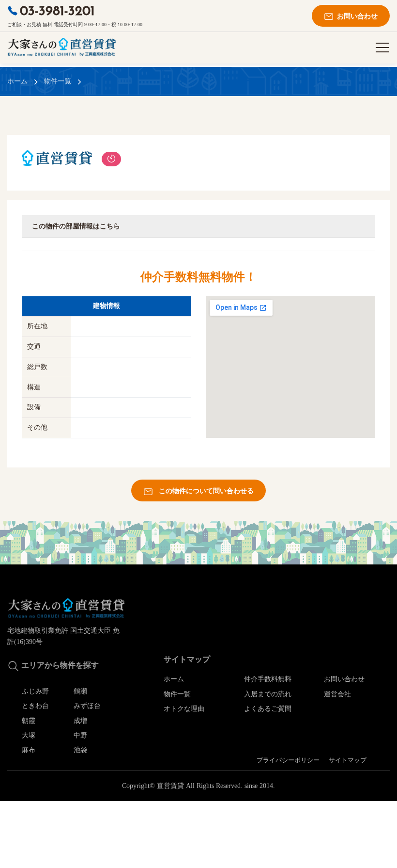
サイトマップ (347, 760)
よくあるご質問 (267, 708)
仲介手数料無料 (267, 679)
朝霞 (28, 720)
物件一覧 (57, 81)
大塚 (28, 735)
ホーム (17, 81)
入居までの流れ (267, 694)
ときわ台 (35, 705)
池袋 (80, 750)
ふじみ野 (35, 691)
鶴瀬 (80, 691)
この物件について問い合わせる (203, 491)
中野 (80, 735)
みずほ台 (87, 705)
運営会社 (337, 694)
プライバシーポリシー (288, 760)
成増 (80, 720)
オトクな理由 (184, 708)
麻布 (28, 750)
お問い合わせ (354, 16)
